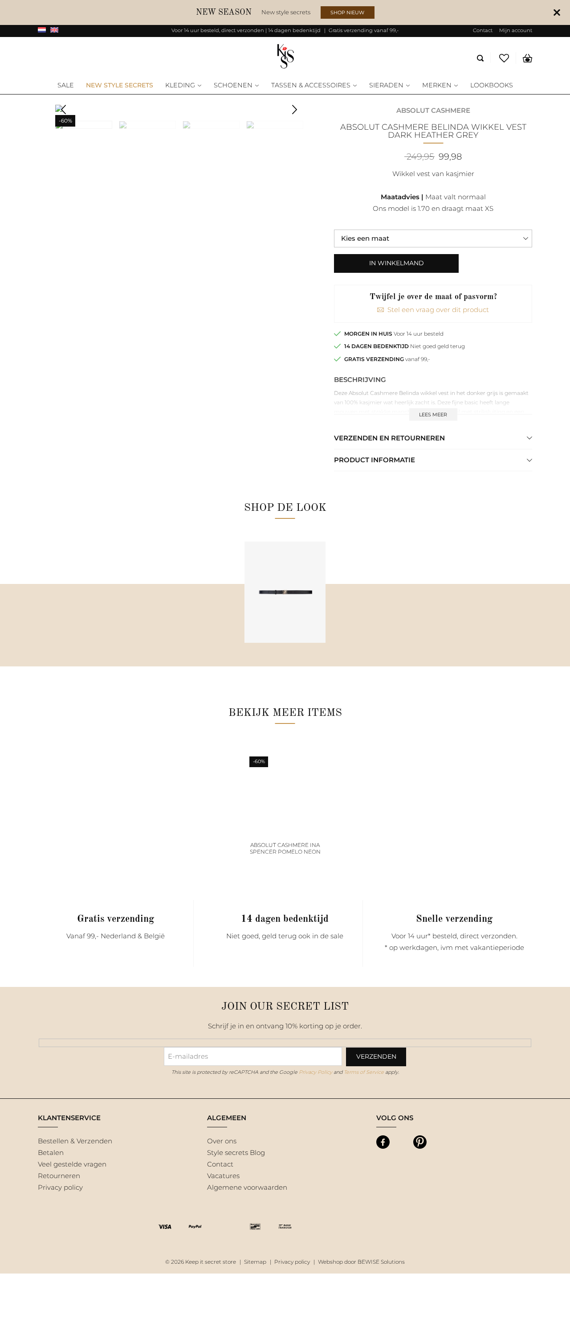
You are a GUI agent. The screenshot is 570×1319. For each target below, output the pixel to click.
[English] (54, 30)
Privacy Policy (315, 1072)
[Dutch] (42, 30)
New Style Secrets (119, 85)
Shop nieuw (347, 12)
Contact (483, 30)
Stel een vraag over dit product (438, 309)
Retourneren (59, 1175)
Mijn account (515, 30)
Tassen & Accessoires (310, 85)
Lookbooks (491, 85)
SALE (65, 85)
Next (294, 109)
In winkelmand (396, 263)
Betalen (51, 1152)
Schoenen (233, 85)
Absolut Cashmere (433, 110)
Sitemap (255, 1261)
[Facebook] (383, 1142)
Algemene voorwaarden (247, 1187)
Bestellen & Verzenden (75, 1141)
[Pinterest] (420, 1142)
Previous (63, 109)
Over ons (221, 1141)
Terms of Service (364, 1072)
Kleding (180, 85)
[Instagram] (401, 1142)
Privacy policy (60, 1187)
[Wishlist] (504, 58)
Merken (437, 85)
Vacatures (223, 1175)
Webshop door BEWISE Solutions (361, 1261)
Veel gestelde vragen (72, 1164)
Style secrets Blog (236, 1152)
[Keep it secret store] (285, 57)
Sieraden (386, 85)
